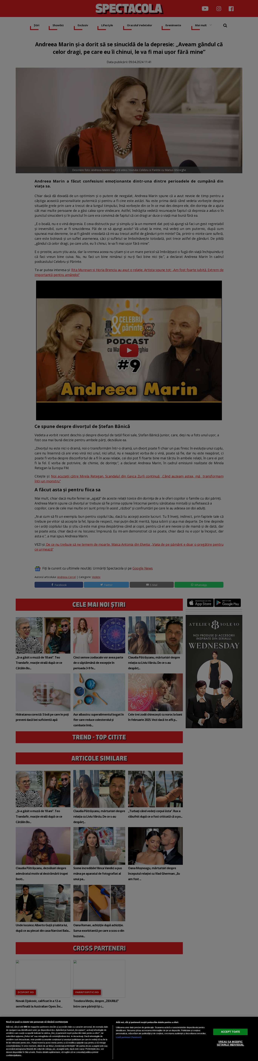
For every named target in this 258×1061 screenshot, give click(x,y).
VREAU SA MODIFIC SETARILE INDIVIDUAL (230, 1043)
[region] (129, 1039)
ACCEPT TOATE (230, 1031)
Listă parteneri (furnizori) (128, 1037)
